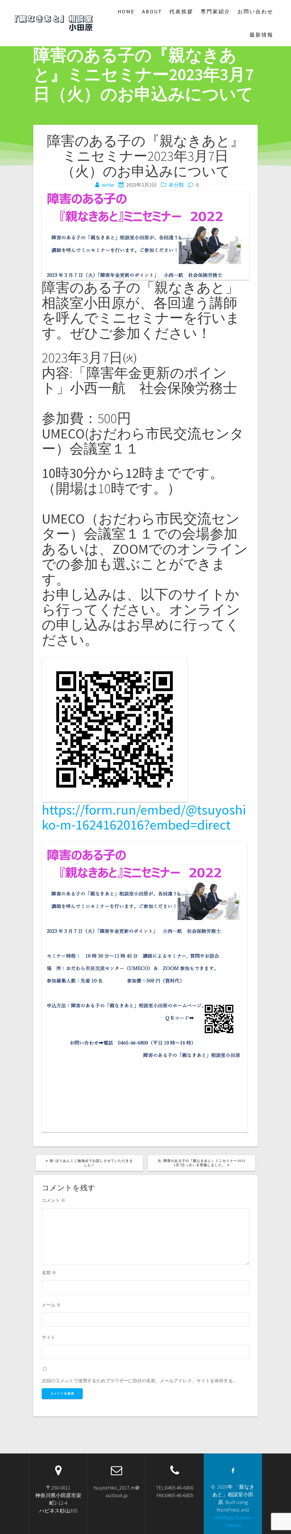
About (152, 11)
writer (108, 185)
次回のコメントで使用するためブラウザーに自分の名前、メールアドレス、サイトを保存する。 (139, 1380)
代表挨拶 (181, 11)
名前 (49, 1272)
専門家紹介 (215, 11)
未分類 (176, 185)
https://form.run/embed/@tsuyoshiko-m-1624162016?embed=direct (144, 817)
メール (51, 1305)
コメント (53, 1200)
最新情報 (261, 34)
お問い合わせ (255, 11)
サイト (48, 1337)
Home (126, 11)
